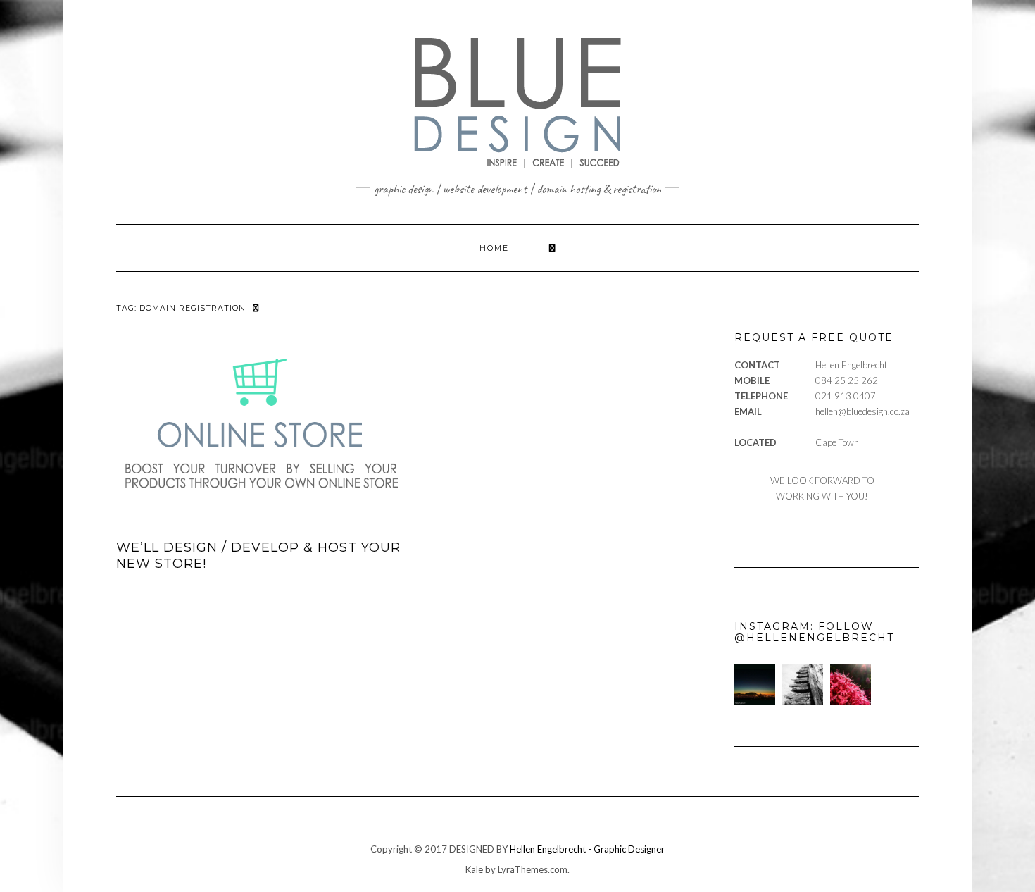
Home (494, 248)
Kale (474, 869)
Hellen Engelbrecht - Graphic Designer (587, 849)
